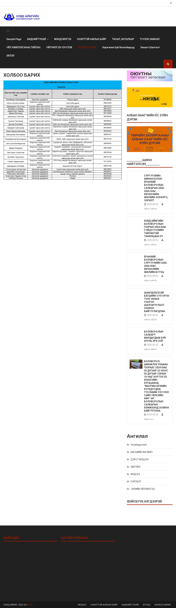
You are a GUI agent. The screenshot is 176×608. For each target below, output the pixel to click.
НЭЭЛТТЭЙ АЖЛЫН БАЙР (91, 39)
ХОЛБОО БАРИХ (87, 47)
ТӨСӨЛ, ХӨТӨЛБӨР (123, 39)
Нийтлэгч (149, 419)
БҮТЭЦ (146, 604)
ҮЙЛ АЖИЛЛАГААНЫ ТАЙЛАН (23, 47)
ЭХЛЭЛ (10, 55)
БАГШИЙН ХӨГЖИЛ (141, 452)
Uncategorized (139, 444)
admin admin (150, 208)
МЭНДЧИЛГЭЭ (62, 39)
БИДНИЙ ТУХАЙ (36, 39)
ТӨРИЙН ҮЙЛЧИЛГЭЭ (143, 489)
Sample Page (13, 39)
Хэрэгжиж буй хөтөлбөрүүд (118, 47)
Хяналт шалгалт (150, 47)
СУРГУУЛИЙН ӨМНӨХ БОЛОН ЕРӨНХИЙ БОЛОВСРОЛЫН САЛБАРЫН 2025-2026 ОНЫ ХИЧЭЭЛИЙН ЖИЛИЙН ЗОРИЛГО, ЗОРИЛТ (156, 188)
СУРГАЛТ (136, 481)
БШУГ (30, 604)
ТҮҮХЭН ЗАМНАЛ (150, 39)
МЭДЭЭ (135, 474)
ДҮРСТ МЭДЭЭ (139, 459)
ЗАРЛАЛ (135, 466)
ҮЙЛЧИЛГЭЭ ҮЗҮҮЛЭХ (59, 47)
